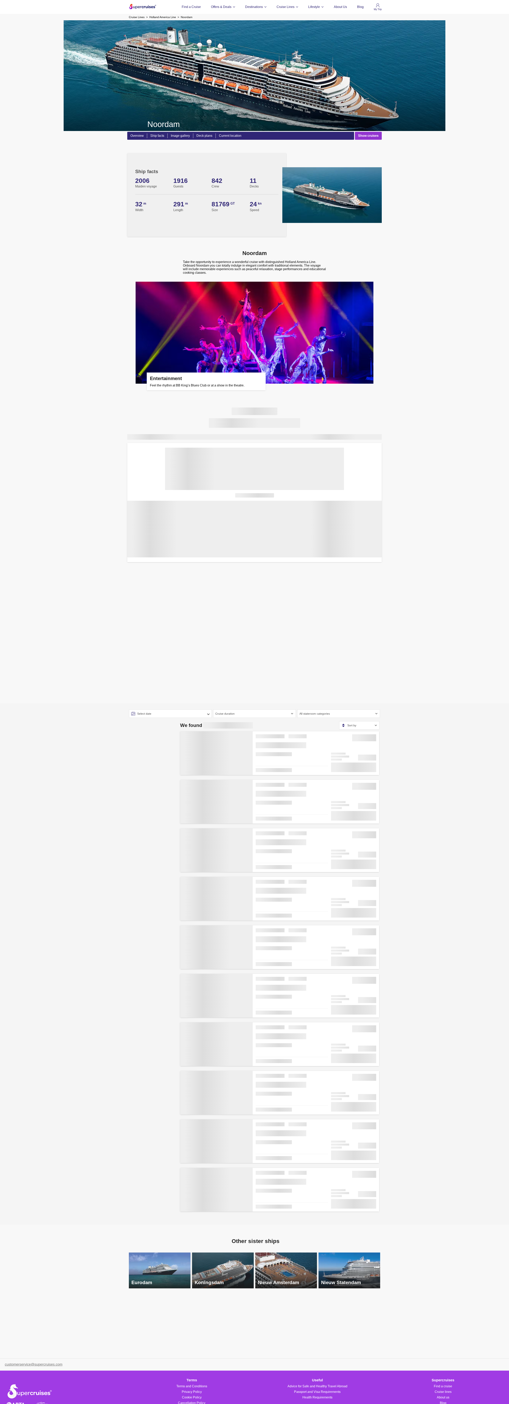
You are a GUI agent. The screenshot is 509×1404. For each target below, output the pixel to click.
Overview (137, 135)
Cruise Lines (285, 7)
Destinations (254, 7)
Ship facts (157, 135)
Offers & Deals (221, 7)
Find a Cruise (191, 7)
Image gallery (180, 135)
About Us (340, 7)
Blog (360, 7)
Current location (230, 135)
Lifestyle (314, 7)
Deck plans (204, 135)
